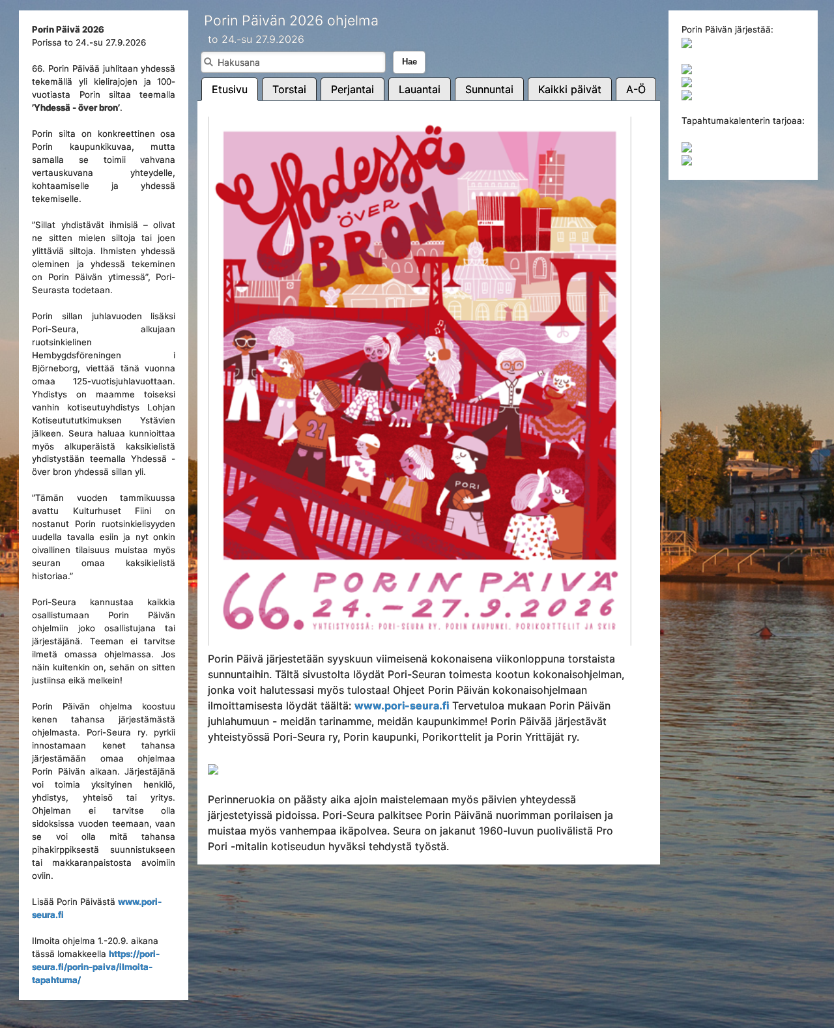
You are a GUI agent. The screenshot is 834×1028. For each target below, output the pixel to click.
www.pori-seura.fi (401, 705)
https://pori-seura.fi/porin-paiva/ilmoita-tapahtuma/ (96, 967)
